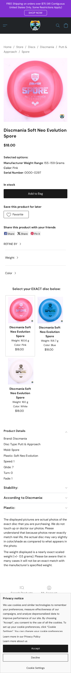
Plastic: (9, 508)
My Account (49, 593)
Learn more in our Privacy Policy (21, 636)
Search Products (22, 593)
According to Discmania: (23, 498)
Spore (25, 52)
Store (19, 47)
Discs (31, 47)
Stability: (11, 488)
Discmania (47, 47)
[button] (35, 13)
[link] (35, 666)
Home (7, 47)
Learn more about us (15, 641)
